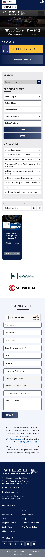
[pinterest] (33, 543)
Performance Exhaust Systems (18, 159)
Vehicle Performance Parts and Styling (19, 172)
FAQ (3, 510)
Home (6, 34)
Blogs (24, 519)
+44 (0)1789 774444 (14, 488)
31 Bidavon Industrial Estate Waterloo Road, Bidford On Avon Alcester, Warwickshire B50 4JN (15, 481)
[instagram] (16, 543)
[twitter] (10, 543)
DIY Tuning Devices (13, 150)
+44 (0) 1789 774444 (27, 442)
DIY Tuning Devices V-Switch (17, 154)
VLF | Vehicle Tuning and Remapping (21, 192)
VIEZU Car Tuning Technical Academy (21, 183)
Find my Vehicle (22, 59)
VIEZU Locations (8, 531)
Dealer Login (11, 7)
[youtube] (28, 543)
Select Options (12, 253)
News (4, 519)
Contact (25, 510)
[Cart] (41, 2)
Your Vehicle (27, 515)
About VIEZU (7, 515)
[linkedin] (22, 543)
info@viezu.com (16, 439)
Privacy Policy (17, 554)
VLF (6, 187)
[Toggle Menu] (41, 13)
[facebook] (4, 543)
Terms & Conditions (30, 523)
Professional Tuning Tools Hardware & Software (21, 165)
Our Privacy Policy (29, 527)
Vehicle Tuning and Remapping (19, 178)
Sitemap (28, 554)
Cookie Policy (7, 527)
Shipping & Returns (10, 523)
